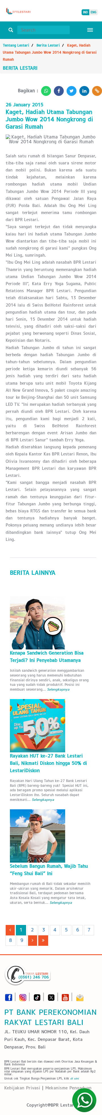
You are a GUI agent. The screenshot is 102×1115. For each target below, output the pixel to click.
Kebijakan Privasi (22, 1087)
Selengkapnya (58, 689)
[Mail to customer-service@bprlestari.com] (80, 996)
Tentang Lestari (16, 45)
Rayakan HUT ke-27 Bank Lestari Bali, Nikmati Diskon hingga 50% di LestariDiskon (48, 763)
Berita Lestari (48, 45)
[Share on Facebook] (57, 89)
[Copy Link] (95, 89)
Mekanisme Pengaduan (68, 1087)
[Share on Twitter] (70, 89)
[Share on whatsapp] (44, 89)
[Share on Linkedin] (82, 89)
